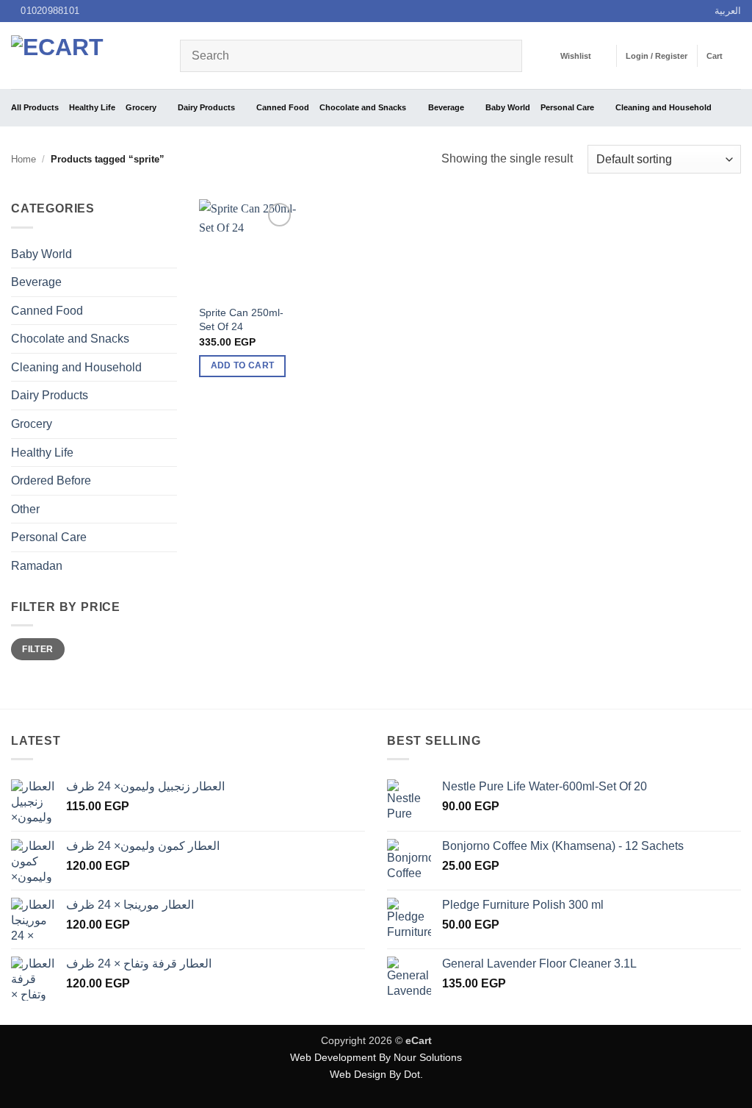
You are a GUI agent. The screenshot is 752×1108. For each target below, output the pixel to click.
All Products (35, 107)
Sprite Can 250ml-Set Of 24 (241, 319)
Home (23, 159)
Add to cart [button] (243, 365)
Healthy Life (92, 107)
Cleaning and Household (663, 107)
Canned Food (282, 107)
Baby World (507, 107)
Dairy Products (206, 107)
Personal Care (567, 107)
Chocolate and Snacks (362, 107)
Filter (37, 649)
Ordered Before (51, 480)
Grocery (141, 107)
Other (25, 509)
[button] (656, 56)
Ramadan (36, 566)
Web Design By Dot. (376, 1074)
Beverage (446, 107)
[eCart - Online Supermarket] (84, 55)
